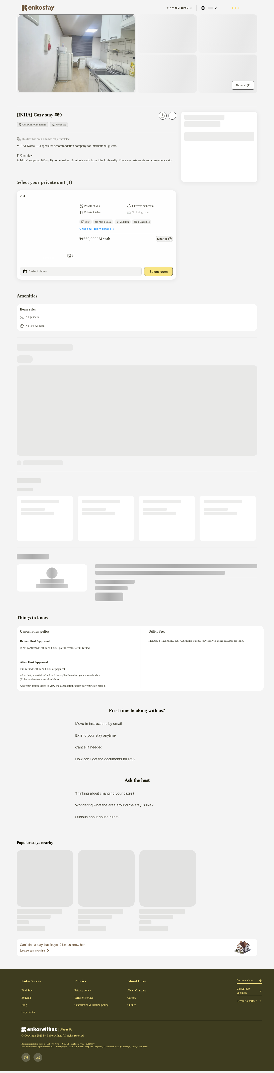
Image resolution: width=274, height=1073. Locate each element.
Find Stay (26, 990)
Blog (24, 1004)
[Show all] (76, 53)
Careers (131, 997)
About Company (136, 990)
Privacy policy (82, 990)
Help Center (28, 1012)
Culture (131, 1004)
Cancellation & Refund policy (91, 1004)
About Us (66, 1029)
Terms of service (83, 997)
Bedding (26, 997)
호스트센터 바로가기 (179, 7)
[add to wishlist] (169, 197)
